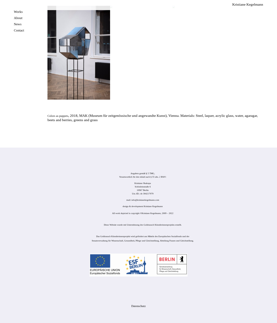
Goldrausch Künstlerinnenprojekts (159, 225)
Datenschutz (138, 306)
